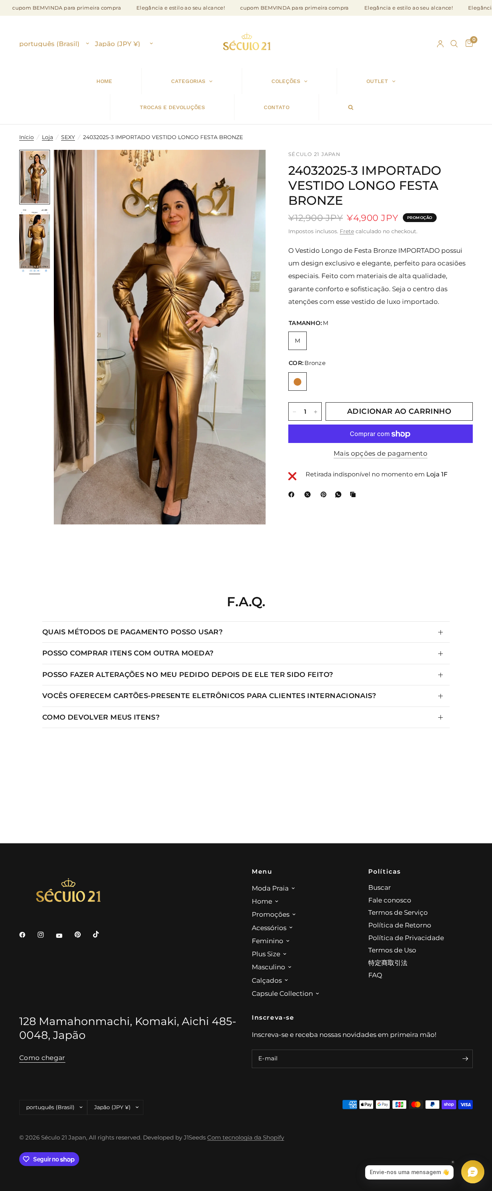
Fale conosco (389, 900)
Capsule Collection (282, 993)
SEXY (68, 137)
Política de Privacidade (406, 938)
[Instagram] (46, 934)
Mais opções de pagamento (380, 454)
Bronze (297, 382)
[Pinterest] (325, 494)
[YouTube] (64, 935)
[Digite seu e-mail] (465, 1059)
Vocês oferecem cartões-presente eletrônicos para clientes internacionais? (209, 695)
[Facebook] (293, 494)
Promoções (270, 914)
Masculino (268, 967)
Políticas (384, 871)
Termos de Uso (392, 950)
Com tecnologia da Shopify (245, 1137)
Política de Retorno (399, 925)
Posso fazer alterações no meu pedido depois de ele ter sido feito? (187, 674)
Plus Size (266, 954)
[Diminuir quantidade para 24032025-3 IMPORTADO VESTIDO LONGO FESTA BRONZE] (294, 412)
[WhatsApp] (339, 494)
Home (262, 901)
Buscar (379, 887)
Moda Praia (270, 888)
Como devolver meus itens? (101, 717)
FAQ (375, 975)
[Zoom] (249, 166)
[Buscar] (454, 44)
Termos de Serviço (398, 912)
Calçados (267, 980)
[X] (309, 494)
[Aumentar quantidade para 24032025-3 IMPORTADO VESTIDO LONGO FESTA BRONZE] (315, 412)
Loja (47, 137)
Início (26, 137)
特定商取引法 (387, 963)
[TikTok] (101, 934)
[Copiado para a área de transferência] (354, 494)
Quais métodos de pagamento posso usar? (132, 631)
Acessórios (269, 928)
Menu (262, 871)
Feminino (267, 941)
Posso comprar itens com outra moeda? (127, 653)
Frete (347, 231)
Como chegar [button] (42, 1058)
